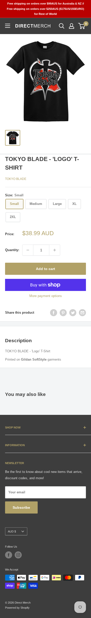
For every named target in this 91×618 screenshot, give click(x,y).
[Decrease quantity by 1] (27, 250)
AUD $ (12, 531)
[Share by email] (82, 312)
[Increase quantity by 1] (54, 250)
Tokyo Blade (15, 179)
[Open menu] (7, 26)
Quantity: (12, 250)
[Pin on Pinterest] (63, 312)
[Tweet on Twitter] (72, 312)
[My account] (71, 26)
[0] (82, 26)
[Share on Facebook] (53, 312)
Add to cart (45, 269)
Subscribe (21, 507)
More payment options (45, 296)
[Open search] (61, 26)
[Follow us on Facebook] (8, 554)
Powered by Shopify (17, 607)
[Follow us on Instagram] (18, 554)
